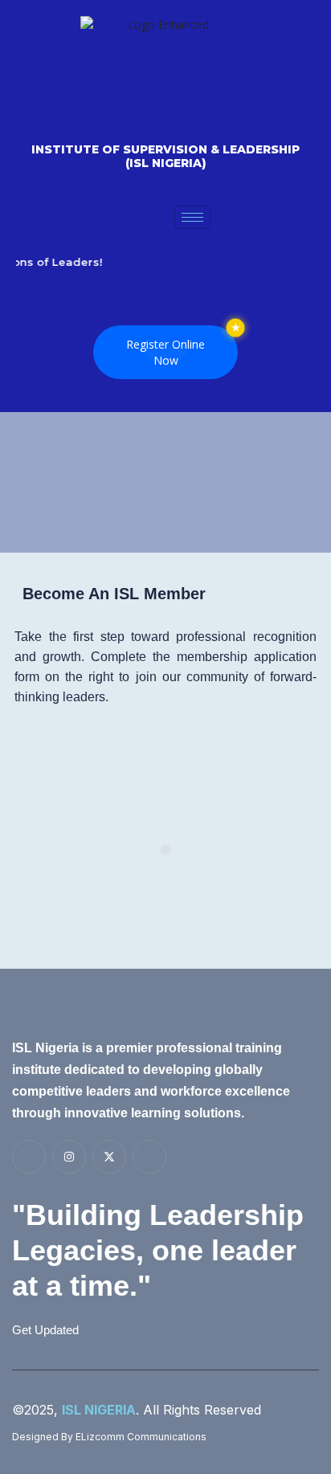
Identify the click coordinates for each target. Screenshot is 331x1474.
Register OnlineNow (165, 352)
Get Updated (45, 1329)
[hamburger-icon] (192, 217)
